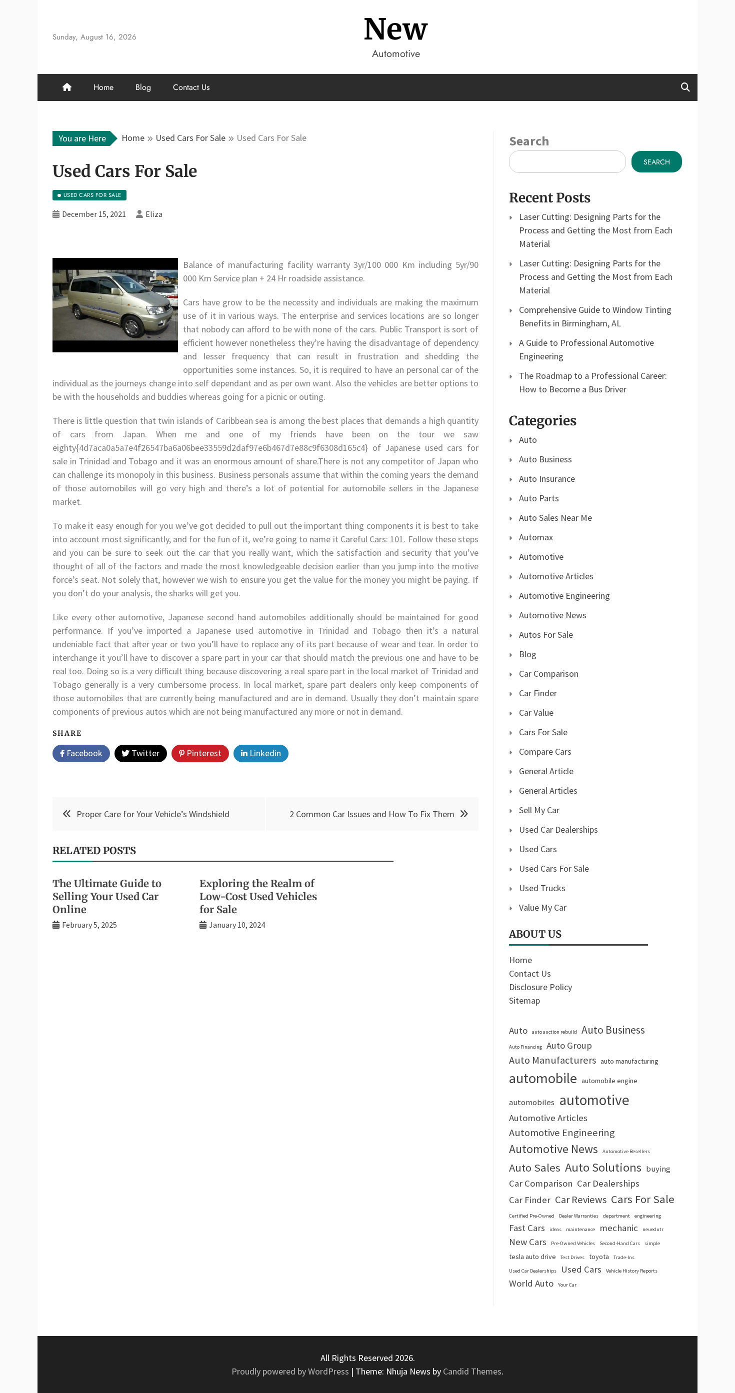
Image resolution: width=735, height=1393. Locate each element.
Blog (143, 87)
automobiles (531, 1102)
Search (529, 140)
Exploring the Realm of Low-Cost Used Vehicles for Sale (258, 896)
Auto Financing (525, 1047)
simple (652, 1243)
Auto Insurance (547, 478)
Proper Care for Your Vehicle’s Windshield (153, 814)
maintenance (580, 1229)
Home (104, 87)
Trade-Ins (624, 1257)
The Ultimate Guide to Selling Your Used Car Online (107, 896)
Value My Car (542, 907)
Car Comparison (548, 673)
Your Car (567, 1285)
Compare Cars (545, 751)
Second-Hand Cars (620, 1243)
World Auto (531, 1283)
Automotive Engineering (564, 595)
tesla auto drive (532, 1256)
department (616, 1216)
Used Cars (538, 849)
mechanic (619, 1228)
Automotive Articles (556, 576)
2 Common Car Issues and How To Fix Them (372, 814)
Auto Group (569, 1045)
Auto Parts (539, 498)
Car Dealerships (608, 1183)
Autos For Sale (546, 634)
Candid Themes (472, 1371)
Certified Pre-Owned (531, 1216)
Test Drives (572, 1257)
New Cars (527, 1242)
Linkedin (264, 753)
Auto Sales (534, 1168)
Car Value (536, 712)
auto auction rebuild (554, 1032)
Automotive (541, 556)
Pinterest (203, 753)
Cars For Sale (543, 732)
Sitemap (524, 1000)
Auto (528, 439)
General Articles (548, 790)
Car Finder (538, 693)
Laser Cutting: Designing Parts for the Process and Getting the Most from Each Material (595, 230)
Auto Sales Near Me (555, 517)
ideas (556, 1229)
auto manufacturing (629, 1061)
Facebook (83, 753)
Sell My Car (539, 810)
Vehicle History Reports (632, 1271)
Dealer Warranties (578, 1216)
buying (658, 1169)
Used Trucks (542, 888)
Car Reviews (580, 1199)
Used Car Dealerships (558, 829)
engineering (647, 1216)
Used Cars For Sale (554, 868)
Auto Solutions (603, 1167)
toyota (599, 1256)
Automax (536, 537)
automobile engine (610, 1080)
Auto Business (545, 459)
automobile (543, 1078)
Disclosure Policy (540, 987)
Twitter (145, 753)
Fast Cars (527, 1228)
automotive (594, 1100)
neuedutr (653, 1229)
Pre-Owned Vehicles (573, 1243)
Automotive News (552, 615)
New (396, 29)
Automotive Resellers (626, 1151)
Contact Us (191, 87)
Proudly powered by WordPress (291, 1371)
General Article (546, 771)
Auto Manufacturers (552, 1060)
